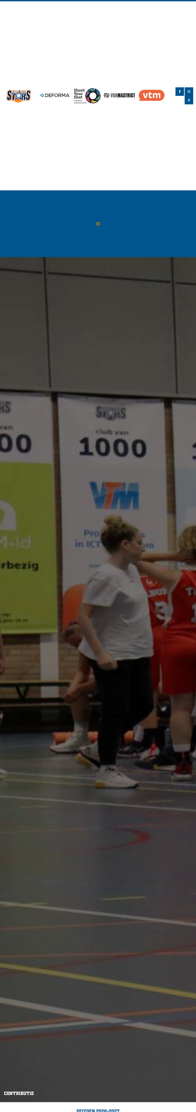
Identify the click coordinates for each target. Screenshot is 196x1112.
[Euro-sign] (189, 100)
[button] (98, 223)
